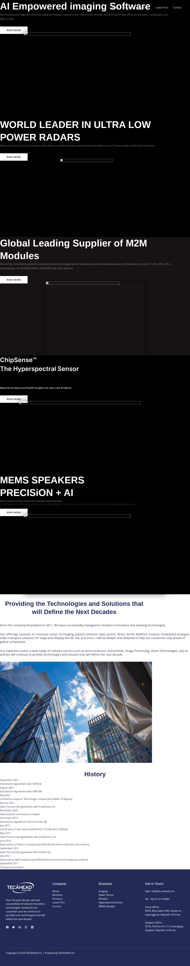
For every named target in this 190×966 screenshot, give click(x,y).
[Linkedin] (32, 927)
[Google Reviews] (19, 927)
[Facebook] (7, 927)
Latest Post (162, 7)
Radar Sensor (106, 895)
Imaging (103, 891)
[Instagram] (26, 927)
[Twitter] (13, 927)
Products (143, 7)
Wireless (103, 898)
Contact (177, 7)
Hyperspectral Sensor (111, 902)
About (115, 7)
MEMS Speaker (107, 906)
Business (128, 7)
